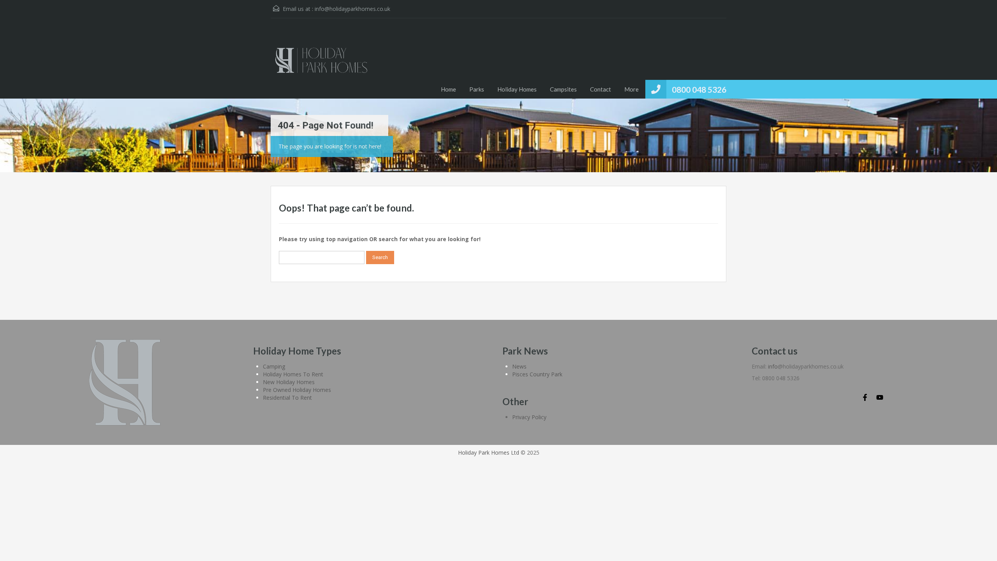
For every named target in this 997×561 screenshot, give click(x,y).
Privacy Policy (529, 417)
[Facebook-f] (864, 397)
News (519, 366)
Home (448, 89)
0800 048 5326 (699, 89)
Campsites (563, 89)
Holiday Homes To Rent (293, 374)
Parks (476, 89)
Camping (274, 366)
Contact (600, 89)
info (773, 366)
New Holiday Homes (289, 382)
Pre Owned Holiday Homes (297, 389)
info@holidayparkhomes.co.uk (352, 8)
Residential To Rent (287, 397)
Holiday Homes (517, 89)
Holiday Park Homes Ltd (488, 452)
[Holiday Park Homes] (321, 64)
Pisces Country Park (537, 374)
